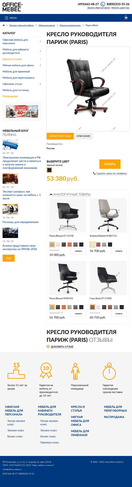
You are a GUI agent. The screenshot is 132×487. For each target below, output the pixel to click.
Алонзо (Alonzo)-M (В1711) (103, 235)
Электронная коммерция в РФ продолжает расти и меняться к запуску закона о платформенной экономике (22, 163)
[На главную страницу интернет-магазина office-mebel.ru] (13, 6)
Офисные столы (12, 84)
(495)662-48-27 (88, 4)
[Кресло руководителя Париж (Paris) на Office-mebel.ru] (88, 89)
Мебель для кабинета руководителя (16, 51)
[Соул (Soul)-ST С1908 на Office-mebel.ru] (108, 277)
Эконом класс (15, 430)
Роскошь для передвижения (20, 222)
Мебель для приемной (16, 71)
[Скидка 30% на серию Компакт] (22, 111)
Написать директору (120, 7)
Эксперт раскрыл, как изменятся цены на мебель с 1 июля (22, 195)
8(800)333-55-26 (118, 4)
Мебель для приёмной (80, 433)
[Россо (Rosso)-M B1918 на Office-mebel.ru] (67, 277)
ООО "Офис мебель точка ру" (40, 465)
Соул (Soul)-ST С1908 (101, 298)
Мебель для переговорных (18, 77)
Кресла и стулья (12, 59)
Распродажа (10, 96)
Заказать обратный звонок (98, 7)
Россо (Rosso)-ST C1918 (61, 235)
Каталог (9, 33)
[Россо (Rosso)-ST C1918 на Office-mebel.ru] (67, 215)
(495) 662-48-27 (10, 473)
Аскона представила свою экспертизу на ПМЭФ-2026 (20, 247)
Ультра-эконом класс (16, 422)
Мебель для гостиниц (16, 90)
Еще (8, 258)
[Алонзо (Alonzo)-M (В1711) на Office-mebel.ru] (108, 215)
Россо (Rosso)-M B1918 (61, 298)
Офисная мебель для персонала (15, 41)
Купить (110, 164)
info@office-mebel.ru (12, 469)
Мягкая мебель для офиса (18, 65)
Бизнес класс (15, 436)
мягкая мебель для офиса (80, 421)
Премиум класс (49, 442)
